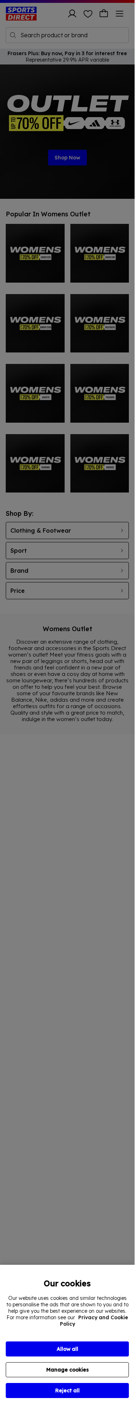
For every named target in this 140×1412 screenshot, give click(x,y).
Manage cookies (67, 1370)
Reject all (67, 1390)
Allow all (67, 1349)
